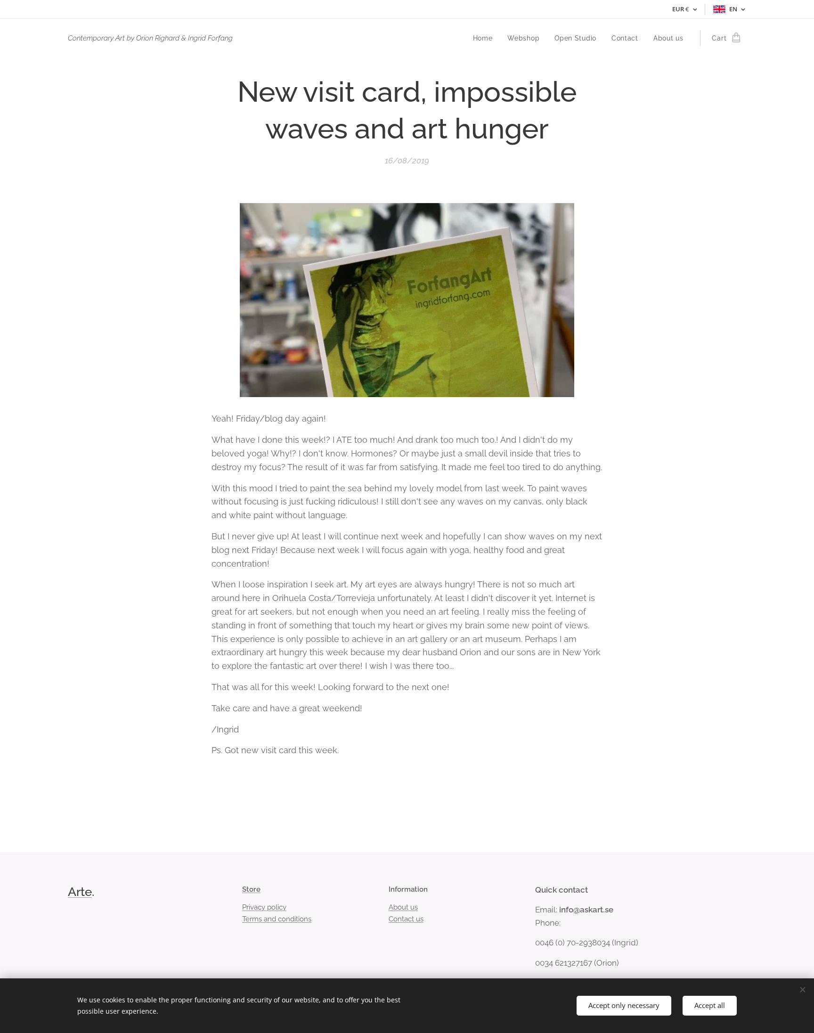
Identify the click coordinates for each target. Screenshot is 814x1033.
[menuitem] (485, 38)
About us (403, 907)
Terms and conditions (276, 919)
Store (251, 889)
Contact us (406, 919)
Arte (80, 892)
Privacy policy (264, 907)
